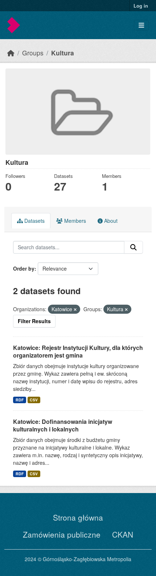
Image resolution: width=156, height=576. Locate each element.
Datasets (34, 220)
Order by (23, 268)
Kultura (62, 52)
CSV (34, 399)
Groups (33, 52)
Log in (141, 5)
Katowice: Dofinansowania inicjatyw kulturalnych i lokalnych (62, 425)
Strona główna (78, 517)
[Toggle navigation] (141, 25)
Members (74, 220)
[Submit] (133, 247)
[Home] (11, 52)
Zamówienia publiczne (61, 534)
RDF (20, 399)
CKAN (122, 534)
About (110, 220)
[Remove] (75, 309)
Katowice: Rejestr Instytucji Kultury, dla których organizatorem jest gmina (78, 351)
